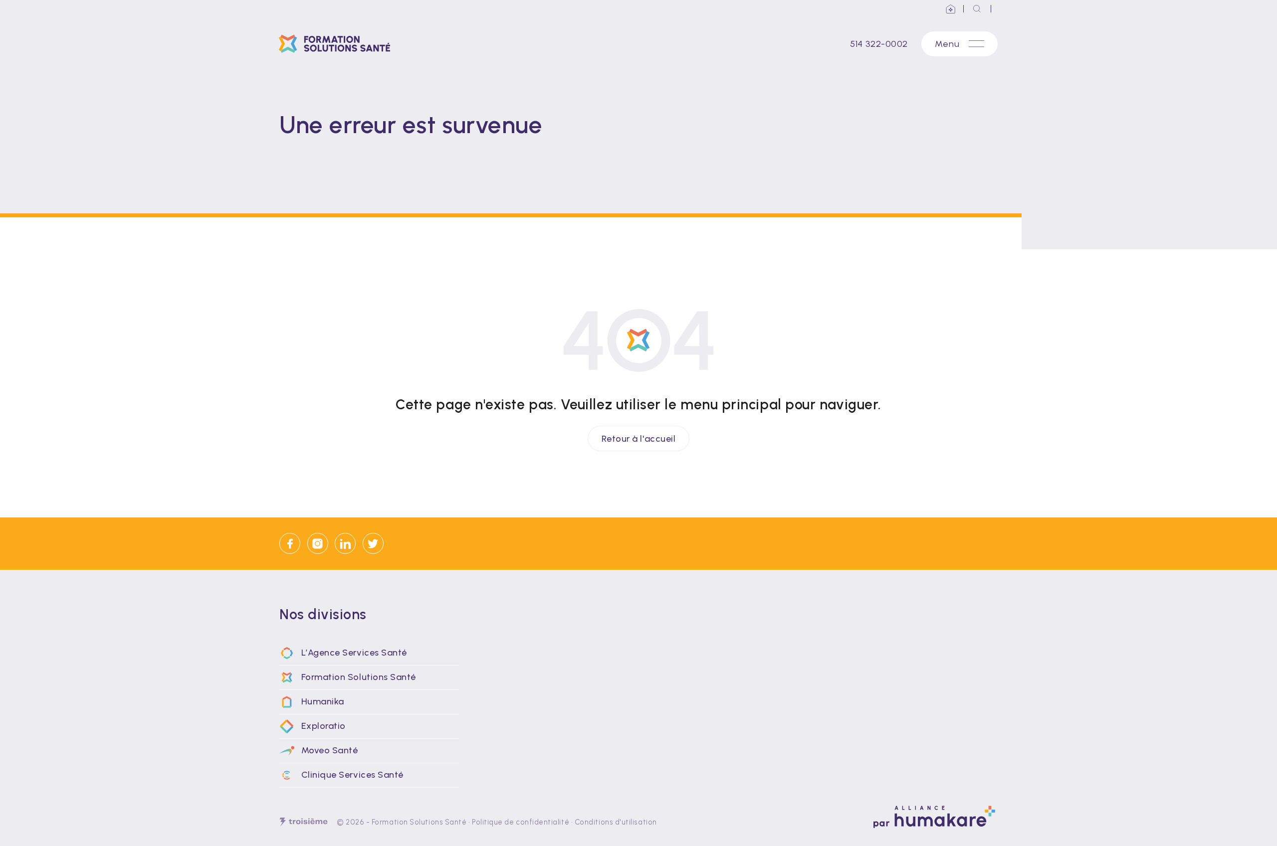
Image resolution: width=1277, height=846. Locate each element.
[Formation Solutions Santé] (338, 43)
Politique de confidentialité (520, 822)
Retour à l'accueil (639, 438)
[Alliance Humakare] (950, 8)
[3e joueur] (303, 822)
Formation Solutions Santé (419, 822)
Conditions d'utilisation (616, 822)
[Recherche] (977, 8)
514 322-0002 (878, 43)
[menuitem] (369, 653)
